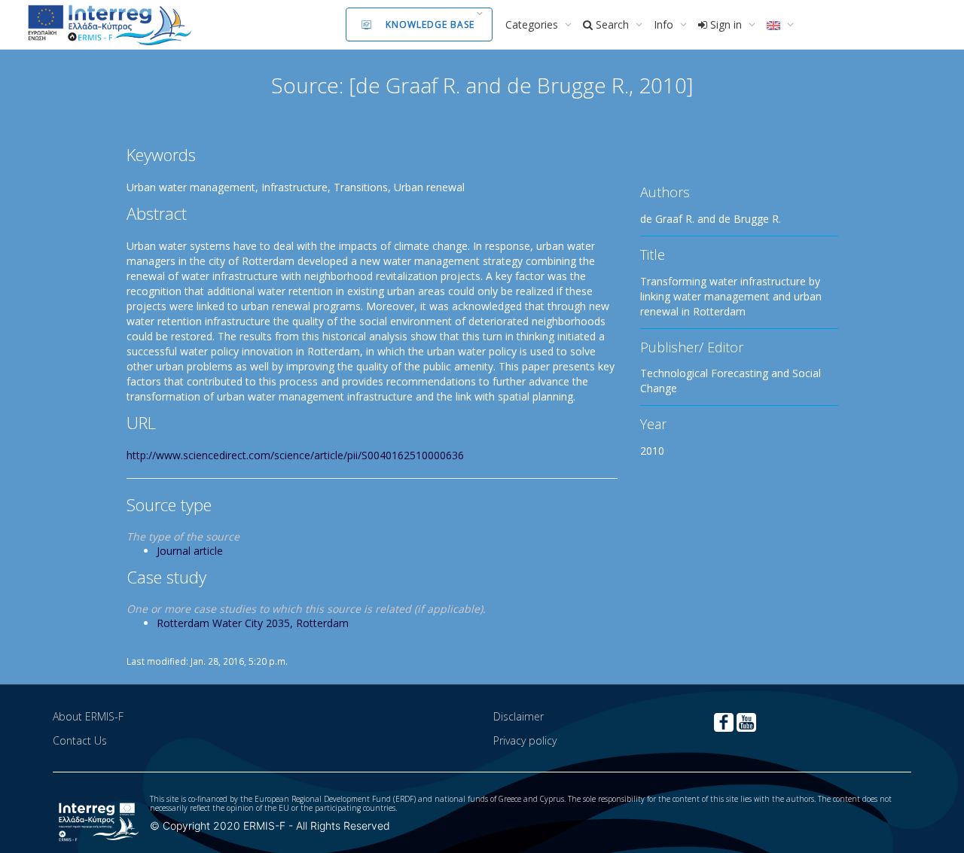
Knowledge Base (430, 24)
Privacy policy (525, 740)
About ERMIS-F (88, 716)
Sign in (726, 24)
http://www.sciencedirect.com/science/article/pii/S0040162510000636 (295, 455)
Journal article (190, 551)
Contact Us (80, 740)
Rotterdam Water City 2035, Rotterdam (253, 623)
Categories (533, 24)
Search (612, 24)
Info (665, 24)
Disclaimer (518, 716)
